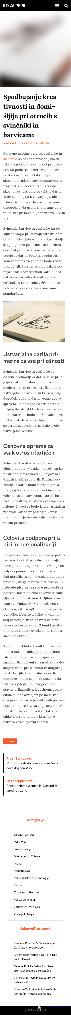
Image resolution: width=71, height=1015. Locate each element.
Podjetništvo (22, 870)
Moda (17, 863)
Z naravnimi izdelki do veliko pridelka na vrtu (35, 980)
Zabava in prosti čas (27, 906)
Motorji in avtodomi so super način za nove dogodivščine (32, 763)
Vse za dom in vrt (25, 899)
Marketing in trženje (27, 856)
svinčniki (10, 159)
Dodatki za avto (24, 834)
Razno (18, 885)
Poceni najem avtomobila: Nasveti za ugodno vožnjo (32, 785)
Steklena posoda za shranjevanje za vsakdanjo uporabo (34, 945)
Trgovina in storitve (33, 142)
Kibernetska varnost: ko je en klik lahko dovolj (35, 957)
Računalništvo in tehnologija (31, 878)
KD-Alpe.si (14, 5)
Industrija (20, 841)
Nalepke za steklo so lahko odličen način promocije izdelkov (35, 991)
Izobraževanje (22, 849)
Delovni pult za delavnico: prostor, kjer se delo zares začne (33, 968)
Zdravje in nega (24, 914)
